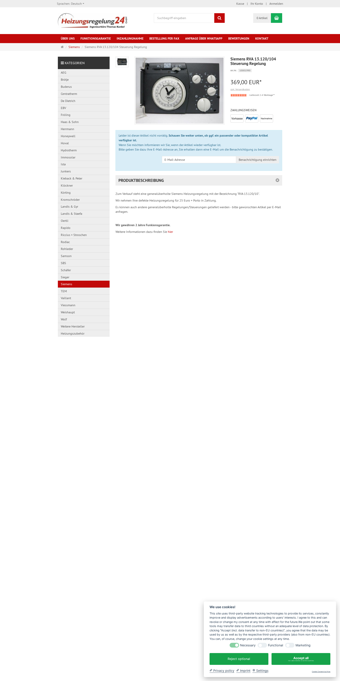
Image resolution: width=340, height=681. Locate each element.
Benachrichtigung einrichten (257, 160)
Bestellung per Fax (164, 38)
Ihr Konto (256, 4)
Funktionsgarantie (95, 38)
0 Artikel (262, 18)
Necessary (248, 645)
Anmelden (276, 4)
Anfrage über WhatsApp (203, 38)
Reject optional (239, 659)
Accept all (301, 659)
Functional (275, 645)
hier (170, 232)
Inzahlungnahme (130, 38)
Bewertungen (238, 38)
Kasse (240, 4)
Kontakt (261, 38)
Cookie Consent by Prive (321, 672)
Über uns (68, 38)
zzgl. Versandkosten (240, 89)
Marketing (303, 645)
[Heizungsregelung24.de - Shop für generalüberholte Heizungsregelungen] (92, 20)
